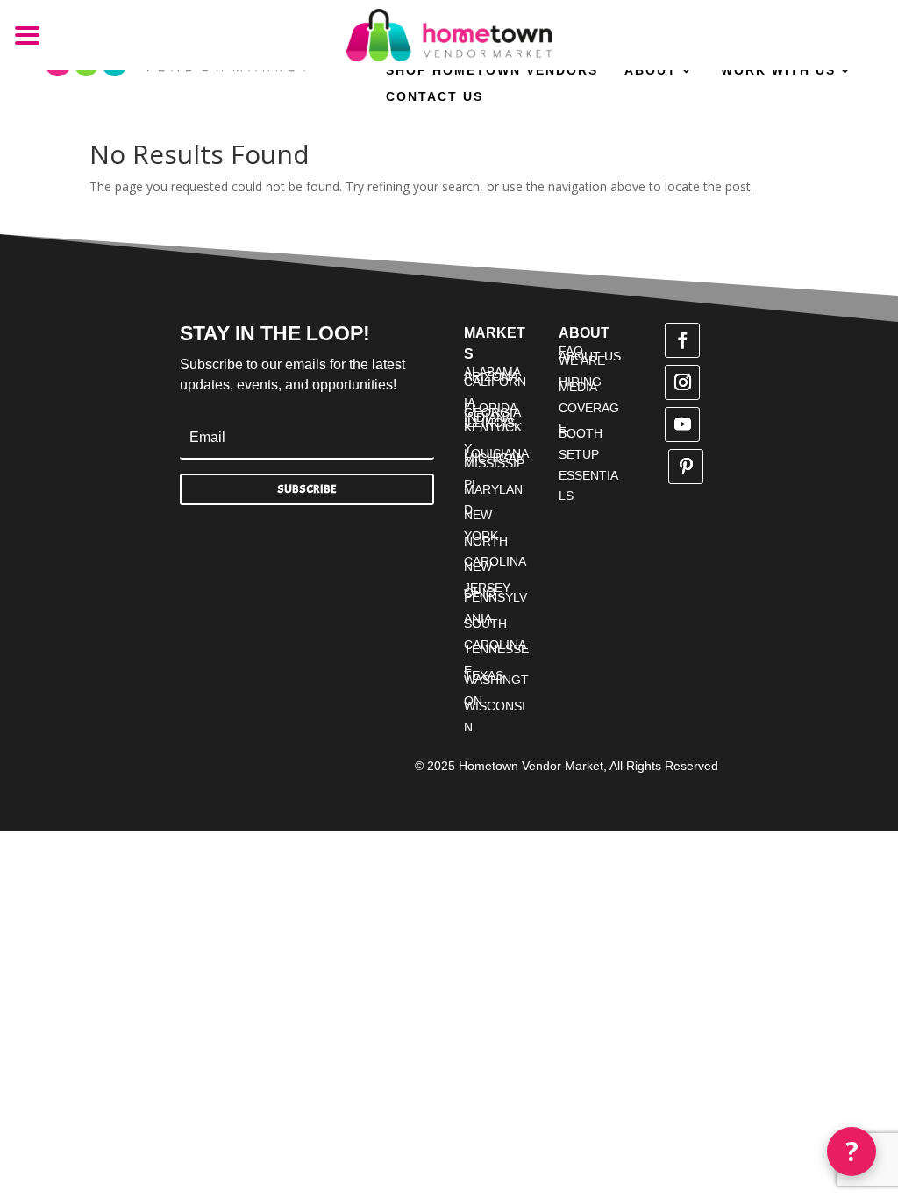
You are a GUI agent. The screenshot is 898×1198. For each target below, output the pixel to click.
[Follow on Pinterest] (685, 466)
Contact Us (434, 96)
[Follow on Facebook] (682, 340)
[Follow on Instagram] (682, 382)
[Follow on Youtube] (682, 424)
